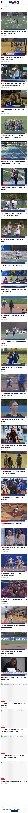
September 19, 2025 (5, 61)
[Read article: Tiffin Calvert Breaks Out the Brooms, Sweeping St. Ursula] (14, 47)
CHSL (3, 29)
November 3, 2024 (5, 783)
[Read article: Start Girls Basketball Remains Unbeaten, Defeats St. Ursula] (14, 615)
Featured (4, 159)
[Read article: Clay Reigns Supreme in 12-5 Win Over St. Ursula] (14, 408)
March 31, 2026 (4, 35)
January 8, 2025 (5, 577)
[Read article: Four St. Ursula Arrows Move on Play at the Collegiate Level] (14, 279)
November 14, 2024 (5, 681)
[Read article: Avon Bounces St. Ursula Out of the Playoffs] (14, 770)
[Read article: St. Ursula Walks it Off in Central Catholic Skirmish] (14, 305)
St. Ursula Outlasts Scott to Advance (11, 523)
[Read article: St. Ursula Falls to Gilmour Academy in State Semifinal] (14, 692)
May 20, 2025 (4, 217)
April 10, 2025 (4, 319)
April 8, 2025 (4, 371)
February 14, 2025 (5, 525)
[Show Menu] (1, 2)
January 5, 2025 (5, 603)
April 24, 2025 (4, 293)
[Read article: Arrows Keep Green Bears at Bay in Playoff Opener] (14, 228)
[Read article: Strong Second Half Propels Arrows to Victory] (14, 357)
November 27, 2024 (5, 655)
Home (2, 6)
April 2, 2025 (4, 397)
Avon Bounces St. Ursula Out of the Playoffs (14, 781)
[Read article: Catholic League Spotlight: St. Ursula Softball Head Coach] (14, 641)
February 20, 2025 (5, 501)
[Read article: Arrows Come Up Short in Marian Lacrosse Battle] (14, 331)
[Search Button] (26, 2)
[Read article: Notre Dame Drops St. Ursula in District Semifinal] (14, 486)
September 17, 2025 (5, 87)
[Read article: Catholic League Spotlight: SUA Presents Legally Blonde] (14, 537)
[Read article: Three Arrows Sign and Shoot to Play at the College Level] (14, 666)
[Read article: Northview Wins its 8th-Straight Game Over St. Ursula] (14, 589)
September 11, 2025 (5, 113)
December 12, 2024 (5, 629)
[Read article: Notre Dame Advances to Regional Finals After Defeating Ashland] (14, 460)
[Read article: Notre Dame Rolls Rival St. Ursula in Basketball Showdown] (14, 563)
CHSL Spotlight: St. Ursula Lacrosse (11, 265)
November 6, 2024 (5, 759)
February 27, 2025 (5, 449)
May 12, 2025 (4, 267)
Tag (5, 6)
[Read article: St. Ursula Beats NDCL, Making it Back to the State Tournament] (14, 795)
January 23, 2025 (5, 551)
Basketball (4, 185)
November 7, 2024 (5, 707)
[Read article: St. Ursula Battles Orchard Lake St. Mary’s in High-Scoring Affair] (14, 383)
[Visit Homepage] (14, 2)
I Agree (14, 811)
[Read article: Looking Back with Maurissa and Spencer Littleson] (14, 177)
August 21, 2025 (5, 139)
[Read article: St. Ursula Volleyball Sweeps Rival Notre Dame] (14, 99)
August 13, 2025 (5, 165)
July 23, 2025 (4, 191)
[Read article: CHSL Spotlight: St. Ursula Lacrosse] (14, 254)
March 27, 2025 (4, 423)
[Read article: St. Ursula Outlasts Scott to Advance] (14, 512)
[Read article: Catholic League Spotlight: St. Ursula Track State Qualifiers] (14, 434)
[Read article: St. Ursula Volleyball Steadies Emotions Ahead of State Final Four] (14, 744)
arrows (8, 6)
